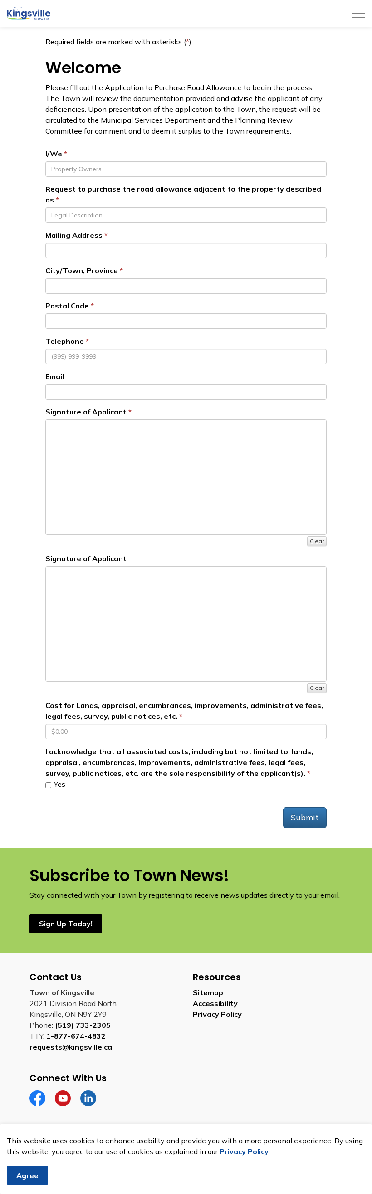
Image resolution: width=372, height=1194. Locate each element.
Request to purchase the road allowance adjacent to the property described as (183, 194)
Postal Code (67, 305)
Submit (305, 817)
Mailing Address (74, 235)
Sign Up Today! (66, 923)
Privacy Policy (217, 1014)
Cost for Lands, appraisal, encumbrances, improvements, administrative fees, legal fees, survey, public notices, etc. (184, 711)
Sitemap (208, 992)
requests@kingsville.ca (70, 1046)
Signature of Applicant (86, 411)
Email (54, 376)
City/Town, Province (81, 270)
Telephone (64, 341)
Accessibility (215, 1003)
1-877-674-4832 (76, 1035)
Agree (27, 1175)
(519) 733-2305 (83, 1025)
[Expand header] (358, 13)
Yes (58, 784)
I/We (53, 153)
